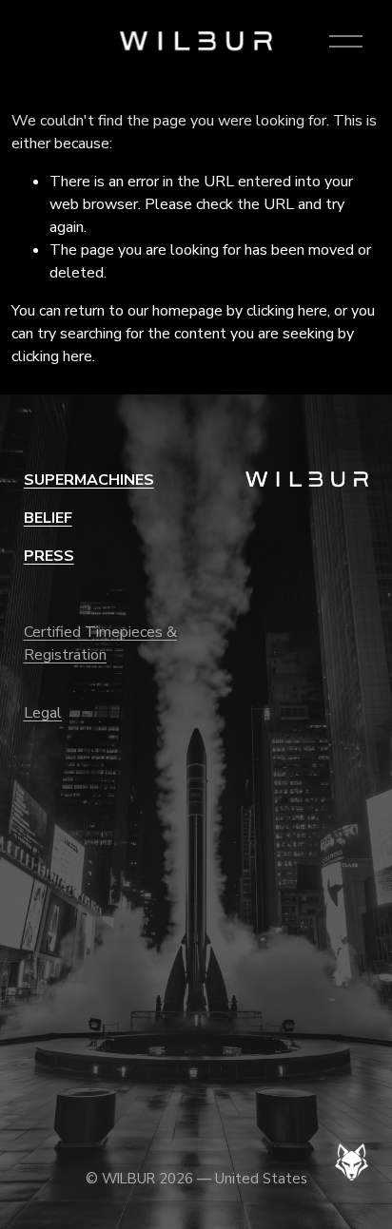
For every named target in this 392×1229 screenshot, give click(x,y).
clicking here (286, 310)
